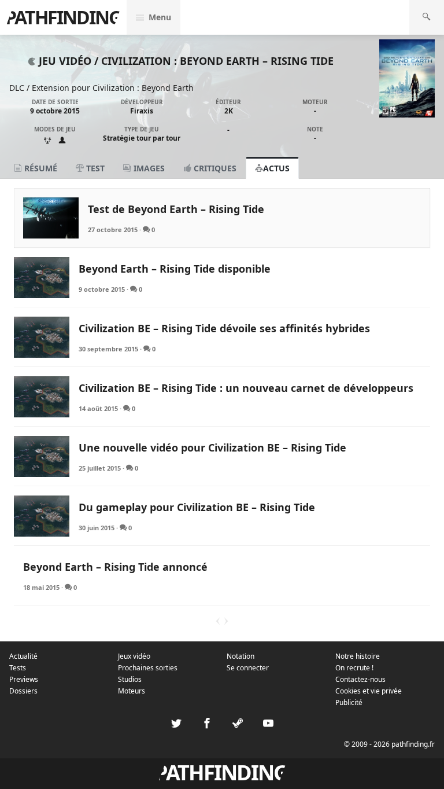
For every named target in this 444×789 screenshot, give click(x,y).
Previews (23, 679)
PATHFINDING (63, 17)
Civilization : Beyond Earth (143, 87)
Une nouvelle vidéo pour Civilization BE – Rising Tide (212, 447)
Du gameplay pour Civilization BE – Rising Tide (197, 507)
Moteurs (131, 691)
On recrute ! (354, 668)
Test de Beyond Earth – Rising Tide (176, 209)
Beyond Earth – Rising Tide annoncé (115, 567)
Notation (240, 656)
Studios (130, 679)
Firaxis (141, 111)
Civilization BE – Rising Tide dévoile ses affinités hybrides (224, 328)
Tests (17, 668)
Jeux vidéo (134, 656)
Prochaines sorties (147, 668)
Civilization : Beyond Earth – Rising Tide (217, 61)
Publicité (348, 702)
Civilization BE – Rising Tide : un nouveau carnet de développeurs (246, 388)
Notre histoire (357, 656)
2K (228, 111)
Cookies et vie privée (368, 691)
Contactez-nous (360, 679)
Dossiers (23, 691)
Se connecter (248, 668)
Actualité (23, 656)
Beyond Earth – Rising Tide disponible (175, 269)
